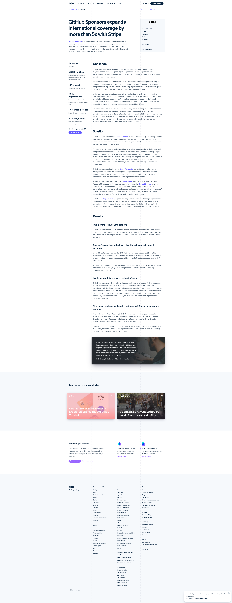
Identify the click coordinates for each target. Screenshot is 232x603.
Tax (94, 548)
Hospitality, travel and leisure (126, 533)
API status (120, 575)
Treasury (96, 553)
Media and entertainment (125, 538)
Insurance (120, 535)
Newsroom (145, 530)
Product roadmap (147, 525)
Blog (143, 495)
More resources (147, 517)
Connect (95, 507)
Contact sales (156, 3)
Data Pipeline (97, 513)
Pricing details (122, 456)
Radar (95, 540)
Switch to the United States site (196, 598)
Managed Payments (99, 530)
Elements (96, 515)
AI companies (121, 523)
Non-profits (121, 540)
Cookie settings (147, 515)
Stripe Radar (127, 181)
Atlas (94, 492)
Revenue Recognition (99, 543)
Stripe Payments (126, 169)
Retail (119, 548)
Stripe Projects (122, 583)
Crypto (95, 510)
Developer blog (122, 585)
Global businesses (123, 507)
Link (94, 528)
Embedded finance (123, 502)
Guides (144, 490)
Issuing (95, 525)
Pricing (119, 3)
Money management (123, 515)
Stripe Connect (123, 137)
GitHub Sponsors (75, 41)
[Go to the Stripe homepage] (71, 487)
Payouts (95, 538)
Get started (74, 461)
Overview (144, 10)
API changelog (121, 578)
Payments (96, 535)
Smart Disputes (145, 184)
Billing (95, 497)
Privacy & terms (147, 502)
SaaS (119, 520)
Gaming (119, 530)
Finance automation (123, 505)
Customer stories (147, 492)
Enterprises (121, 490)
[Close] (228, 593)
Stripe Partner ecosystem (125, 560)
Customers (73, 10)
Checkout (96, 502)
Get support (146, 542)
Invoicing (96, 523)
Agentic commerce (123, 495)
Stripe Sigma (97, 546)
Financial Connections (100, 518)
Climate (95, 505)
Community (145, 497)
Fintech (119, 528)
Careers (144, 527)
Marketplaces (121, 513)
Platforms (120, 518)
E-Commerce (121, 500)
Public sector (121, 546)
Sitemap (144, 512)
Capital (95, 500)
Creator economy (123, 525)
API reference (146, 456)
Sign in (145, 3)
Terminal (95, 551)
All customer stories (156, 10)
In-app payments (122, 510)
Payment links (97, 533)
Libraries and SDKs (123, 580)
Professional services (124, 543)
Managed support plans (149, 544)
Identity (95, 520)
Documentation (122, 570)
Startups (120, 492)
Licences (145, 510)
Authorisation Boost (99, 495)
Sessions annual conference (151, 500)
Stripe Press (146, 532)
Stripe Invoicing (109, 199)
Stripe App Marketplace (124, 558)
